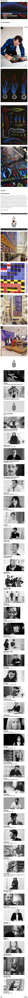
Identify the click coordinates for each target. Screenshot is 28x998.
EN (22, 1)
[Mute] (24, 229)
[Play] (1, 229)
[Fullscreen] (26, 229)
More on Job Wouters (4, 209)
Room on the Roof (4, 1)
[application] (14, 221)
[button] (14, 221)
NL (20, 1)
